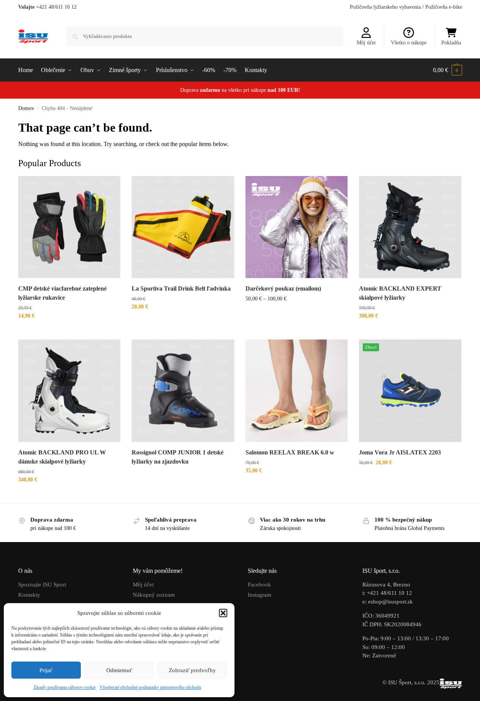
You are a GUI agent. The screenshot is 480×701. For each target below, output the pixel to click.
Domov (26, 108)
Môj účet (366, 43)
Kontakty (29, 595)
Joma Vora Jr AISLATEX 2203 (400, 452)
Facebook (259, 585)
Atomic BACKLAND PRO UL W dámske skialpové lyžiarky (62, 457)
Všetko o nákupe (408, 43)
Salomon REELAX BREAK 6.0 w (290, 452)
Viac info (183, 475)
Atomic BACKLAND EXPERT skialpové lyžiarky (400, 293)
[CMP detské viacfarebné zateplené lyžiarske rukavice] (69, 227)
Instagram (259, 595)
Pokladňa (451, 43)
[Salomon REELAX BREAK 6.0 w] (297, 390)
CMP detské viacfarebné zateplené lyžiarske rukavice (62, 293)
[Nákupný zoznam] (109, 187)
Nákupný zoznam (154, 595)
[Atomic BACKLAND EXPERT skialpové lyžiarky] (410, 227)
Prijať (45, 670)
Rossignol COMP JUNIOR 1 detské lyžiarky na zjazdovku (177, 457)
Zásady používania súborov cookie (64, 687)
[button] (223, 613)
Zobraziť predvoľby (192, 670)
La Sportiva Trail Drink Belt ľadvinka (181, 288)
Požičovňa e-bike (443, 7)
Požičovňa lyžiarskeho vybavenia (385, 7)
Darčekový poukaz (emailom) (283, 288)
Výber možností (69, 332)
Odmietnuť (119, 670)
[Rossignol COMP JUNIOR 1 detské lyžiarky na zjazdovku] (183, 390)
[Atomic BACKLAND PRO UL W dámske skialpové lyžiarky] (69, 390)
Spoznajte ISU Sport (42, 585)
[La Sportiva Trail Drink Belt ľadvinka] (183, 227)
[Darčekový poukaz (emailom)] (297, 227)
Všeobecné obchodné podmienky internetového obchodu (150, 687)
